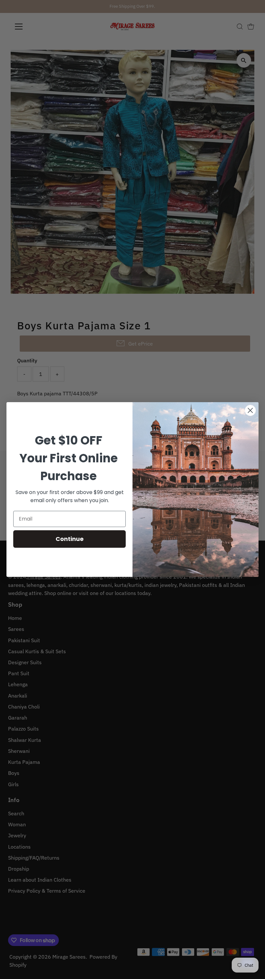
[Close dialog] (250, 410)
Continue (70, 539)
